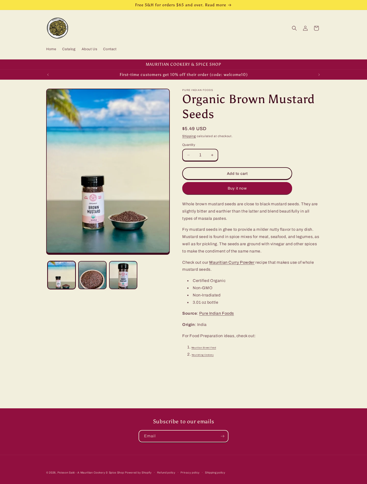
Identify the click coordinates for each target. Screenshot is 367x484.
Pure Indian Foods (216, 313)
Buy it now (237, 188)
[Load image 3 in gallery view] (123, 275)
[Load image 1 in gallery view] (61, 275)
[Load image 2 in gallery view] (92, 275)
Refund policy (166, 472)
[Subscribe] (222, 436)
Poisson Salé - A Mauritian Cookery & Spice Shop (90, 472)
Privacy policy (190, 472)
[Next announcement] (319, 74)
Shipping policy (215, 472)
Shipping (189, 136)
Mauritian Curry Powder (231, 262)
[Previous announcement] (47, 74)
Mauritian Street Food (203, 347)
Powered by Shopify (138, 472)
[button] (294, 28)
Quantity (188, 145)
